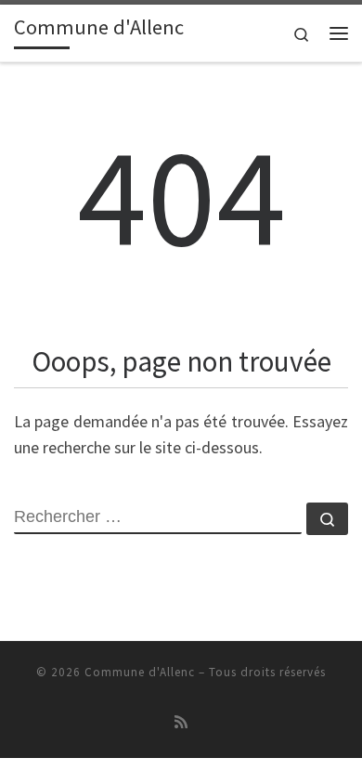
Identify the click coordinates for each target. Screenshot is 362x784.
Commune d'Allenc (139, 672)
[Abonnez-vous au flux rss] (181, 722)
